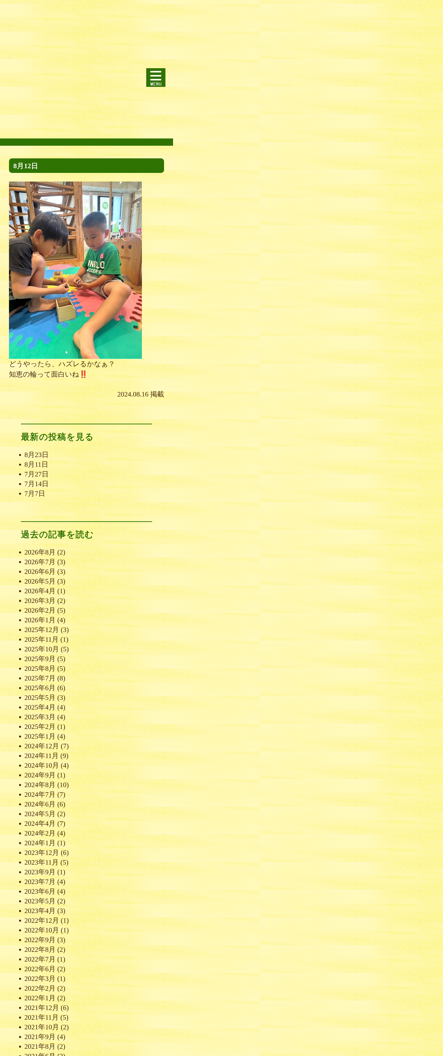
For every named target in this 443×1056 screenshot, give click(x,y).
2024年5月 (40, 814)
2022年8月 (40, 949)
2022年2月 (40, 988)
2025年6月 (40, 688)
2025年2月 (40, 726)
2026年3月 (40, 600)
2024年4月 (40, 823)
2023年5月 (40, 901)
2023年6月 (40, 891)
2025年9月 (40, 659)
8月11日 (36, 464)
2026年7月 (40, 562)
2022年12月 (41, 920)
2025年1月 (40, 736)
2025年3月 (40, 717)
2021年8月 (40, 1046)
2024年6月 (40, 804)
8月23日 (36, 455)
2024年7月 (40, 794)
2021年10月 (41, 1027)
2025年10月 (41, 649)
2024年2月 (40, 833)
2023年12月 (41, 852)
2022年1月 (40, 998)
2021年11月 (41, 1017)
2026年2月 (40, 610)
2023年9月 (40, 872)
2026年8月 (40, 552)
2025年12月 (41, 630)
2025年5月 (40, 697)
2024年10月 (41, 765)
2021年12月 (41, 1008)
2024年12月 (41, 746)
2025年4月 (40, 707)
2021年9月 (40, 1037)
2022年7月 (40, 959)
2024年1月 (40, 843)
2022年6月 (40, 969)
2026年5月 (40, 581)
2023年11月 (41, 862)
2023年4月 (40, 911)
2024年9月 (40, 775)
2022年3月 (40, 978)
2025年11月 (41, 639)
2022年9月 (40, 940)
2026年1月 (40, 620)
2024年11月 (41, 756)
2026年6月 (40, 571)
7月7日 (34, 493)
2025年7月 (40, 678)
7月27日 (36, 474)
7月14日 (36, 484)
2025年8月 (40, 668)
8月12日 (25, 166)
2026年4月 (40, 591)
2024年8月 (40, 785)
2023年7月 (40, 882)
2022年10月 (41, 930)
